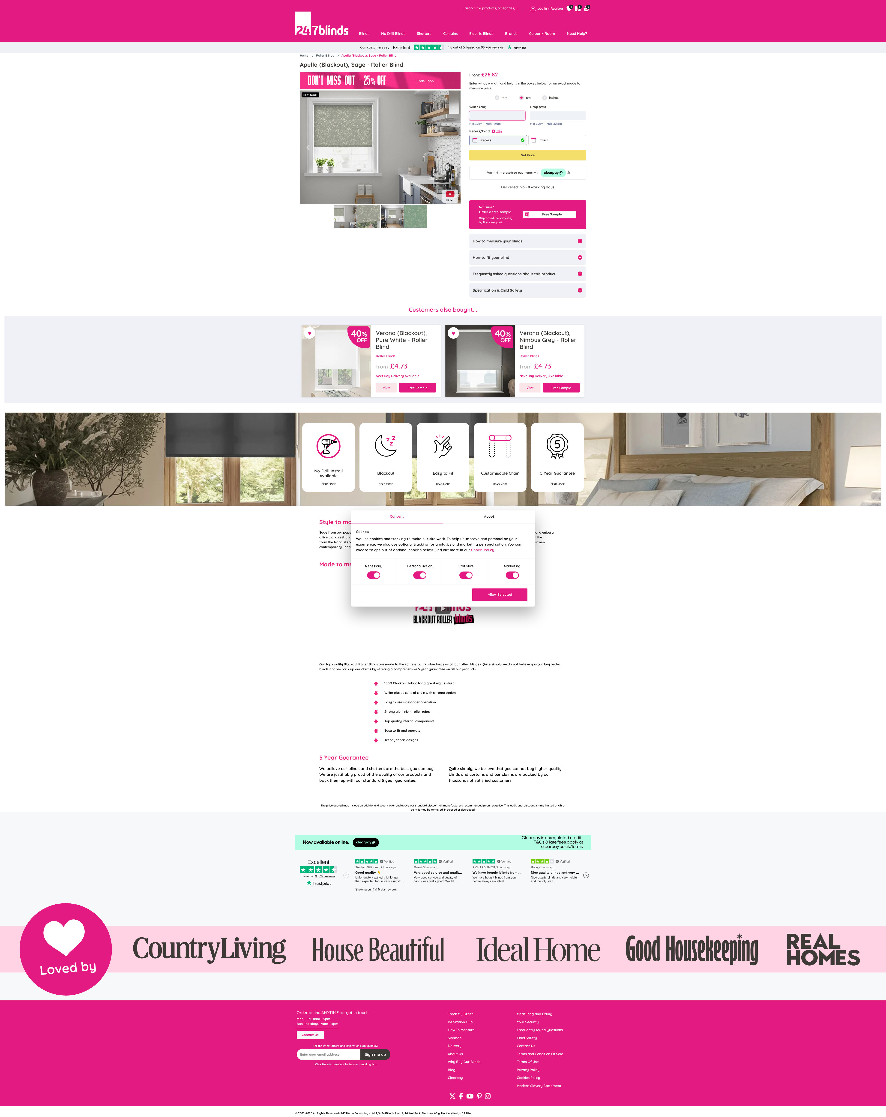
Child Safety (527, 1038)
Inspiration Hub (460, 1022)
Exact (543, 140)
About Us (455, 1054)
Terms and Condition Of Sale (540, 1054)
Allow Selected (500, 594)
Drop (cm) (538, 107)
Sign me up (375, 1054)
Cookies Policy (528, 1077)
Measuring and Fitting (534, 1014)
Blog (451, 1070)
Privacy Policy (528, 1070)
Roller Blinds (325, 55)
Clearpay (455, 1077)
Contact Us (310, 1035)
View (386, 388)
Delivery (454, 1046)
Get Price (528, 155)
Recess (485, 140)
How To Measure (461, 1030)
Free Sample (552, 214)
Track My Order (460, 1014)
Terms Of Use (528, 1062)
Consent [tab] (397, 516)
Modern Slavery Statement (539, 1086)
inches (554, 98)
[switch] (419, 575)
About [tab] (489, 516)
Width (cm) (477, 107)
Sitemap (454, 1038)
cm (528, 98)
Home (304, 55)
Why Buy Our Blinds (464, 1062)
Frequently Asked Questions (540, 1030)
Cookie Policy (482, 550)
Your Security (528, 1022)
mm (505, 98)
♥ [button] (310, 333)
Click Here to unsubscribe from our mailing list (345, 1064)
